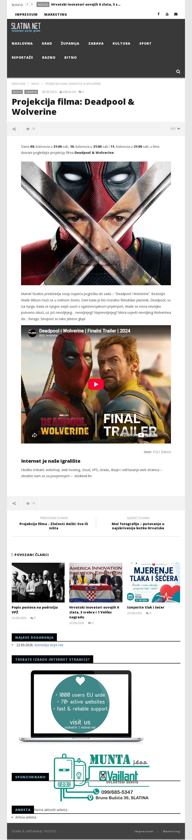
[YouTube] (167, 14)
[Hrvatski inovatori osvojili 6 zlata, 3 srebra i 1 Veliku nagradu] (95, 582)
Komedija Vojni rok (48, 645)
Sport (145, 43)
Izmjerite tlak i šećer (69, 4)
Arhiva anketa (25, 817)
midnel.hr (83, 476)
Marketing (55, 14)
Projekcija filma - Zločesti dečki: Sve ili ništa (53, 523)
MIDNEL (50, 831)
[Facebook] (158, 14)
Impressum (26, 14)
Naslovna (22, 43)
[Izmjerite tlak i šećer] (153, 582)
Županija (70, 43)
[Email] (176, 14)
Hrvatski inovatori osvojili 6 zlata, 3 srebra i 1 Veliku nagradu (94, 612)
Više (173, 129)
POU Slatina (162, 452)
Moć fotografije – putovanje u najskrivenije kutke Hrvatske (138, 523)
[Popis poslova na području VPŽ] (38, 582)
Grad (43, 4)
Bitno (70, 57)
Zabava (96, 43)
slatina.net (69, 92)
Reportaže (22, 57)
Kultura (121, 43)
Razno (48, 57)
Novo (35, 83)
